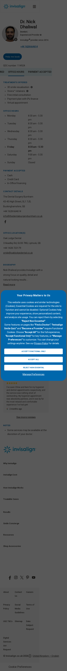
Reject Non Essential (33, 368)
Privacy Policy (41, 343)
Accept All (33, 359)
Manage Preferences (33, 374)
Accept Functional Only (34, 351)
